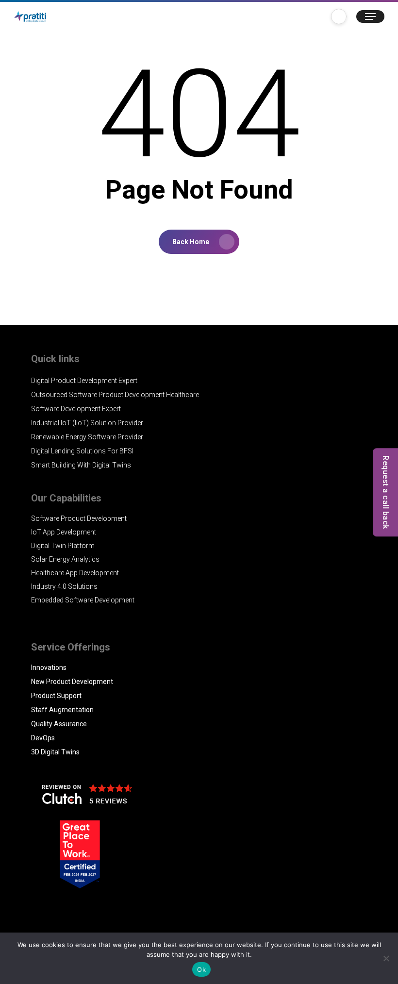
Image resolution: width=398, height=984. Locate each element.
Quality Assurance (59, 724)
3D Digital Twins (55, 752)
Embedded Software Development (82, 600)
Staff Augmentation (62, 710)
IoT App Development (63, 532)
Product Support (56, 696)
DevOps (43, 738)
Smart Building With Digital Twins (81, 465)
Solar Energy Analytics (65, 559)
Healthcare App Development (75, 573)
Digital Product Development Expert (84, 380)
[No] (386, 958)
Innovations (48, 667)
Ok (201, 969)
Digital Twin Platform (63, 546)
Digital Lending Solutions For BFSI (82, 451)
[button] (370, 16)
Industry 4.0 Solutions (64, 586)
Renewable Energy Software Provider (87, 437)
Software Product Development (79, 518)
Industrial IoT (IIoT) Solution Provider (87, 423)
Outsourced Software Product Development (98, 395)
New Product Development (72, 681)
